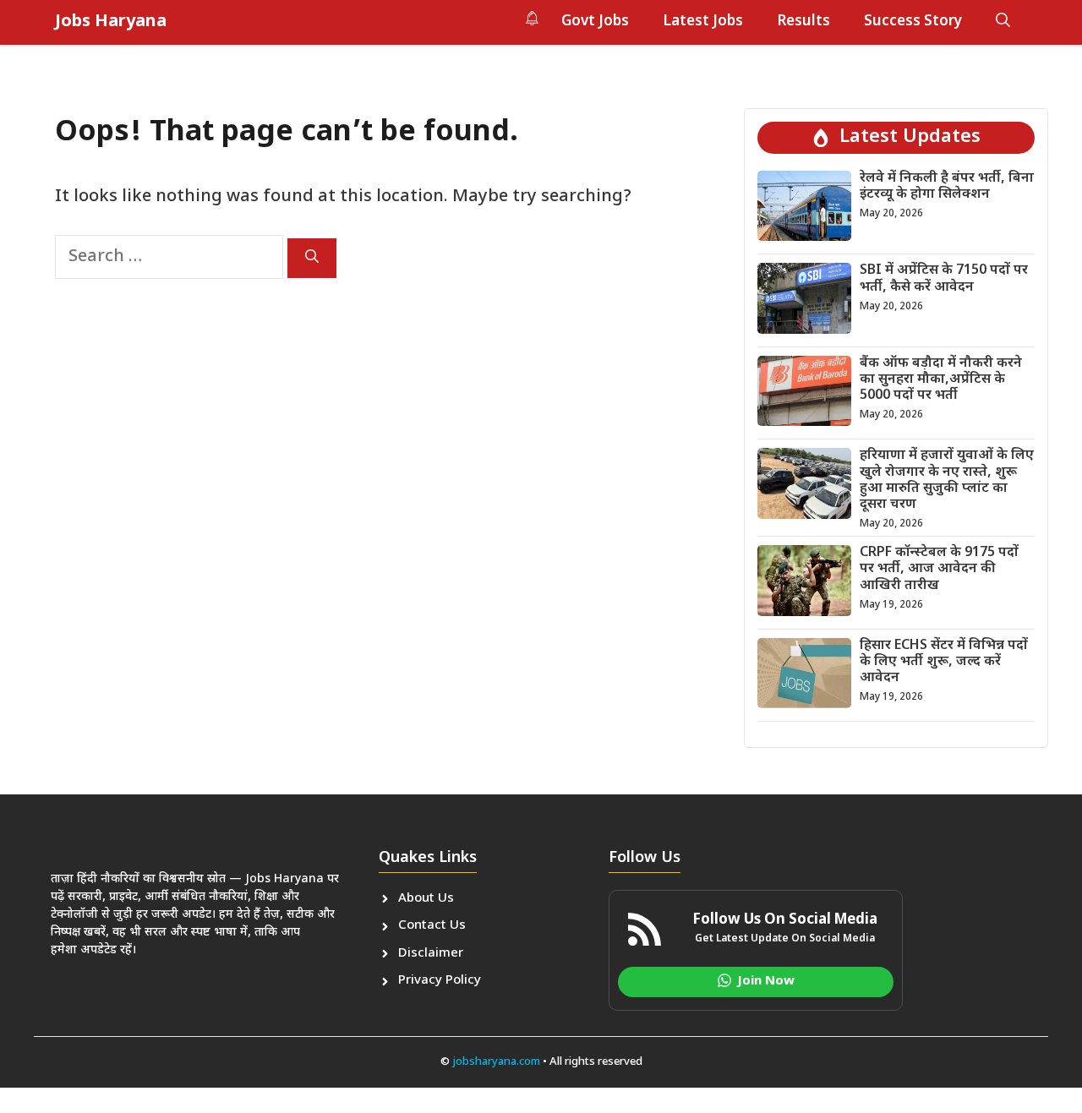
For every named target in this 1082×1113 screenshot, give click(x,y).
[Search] (311, 258)
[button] (1003, 22)
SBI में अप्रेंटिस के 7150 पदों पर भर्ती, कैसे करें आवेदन (944, 279)
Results (803, 22)
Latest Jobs (703, 22)
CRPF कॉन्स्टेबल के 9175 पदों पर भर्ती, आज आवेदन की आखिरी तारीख (939, 569)
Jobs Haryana (111, 22)
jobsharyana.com (495, 1062)
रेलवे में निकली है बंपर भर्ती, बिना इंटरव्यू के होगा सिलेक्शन (947, 187)
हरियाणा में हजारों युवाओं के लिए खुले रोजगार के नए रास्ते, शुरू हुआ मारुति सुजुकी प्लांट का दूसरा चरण (947, 480)
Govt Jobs (595, 22)
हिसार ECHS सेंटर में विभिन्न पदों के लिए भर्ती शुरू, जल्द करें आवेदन (944, 662)
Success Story (913, 22)
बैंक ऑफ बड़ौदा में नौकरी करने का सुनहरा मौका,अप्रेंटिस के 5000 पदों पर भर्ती (941, 380)
